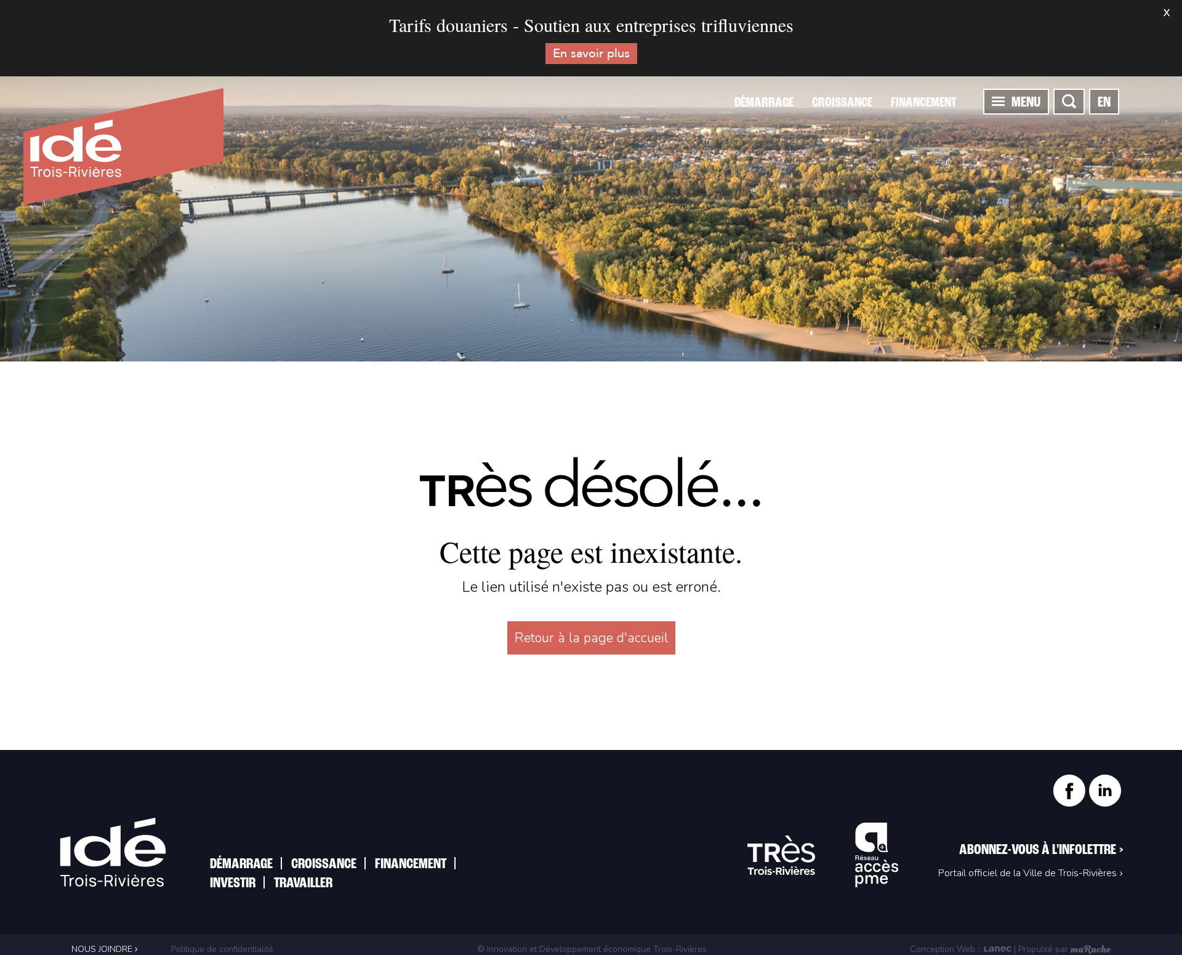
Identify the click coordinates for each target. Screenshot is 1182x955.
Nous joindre (103, 949)
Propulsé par (1043, 949)
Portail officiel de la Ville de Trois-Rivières (1027, 873)
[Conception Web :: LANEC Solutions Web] (997, 949)
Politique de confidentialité (221, 949)
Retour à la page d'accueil (591, 638)
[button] (998, 101)
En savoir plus (591, 53)
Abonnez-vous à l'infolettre (1041, 850)
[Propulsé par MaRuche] (1091, 949)
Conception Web (942, 949)
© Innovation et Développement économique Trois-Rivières (592, 949)
